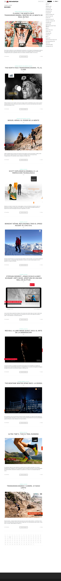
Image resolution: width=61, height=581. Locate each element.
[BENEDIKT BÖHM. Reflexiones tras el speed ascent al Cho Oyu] (23, 242)
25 (26, 537)
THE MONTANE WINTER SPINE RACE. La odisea (23, 383)
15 (40, 535)
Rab (46, 36)
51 (12, 540)
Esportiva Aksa (48, 16)
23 (21, 537)
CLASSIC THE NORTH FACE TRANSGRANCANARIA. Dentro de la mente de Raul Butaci (23, 15)
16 (5, 537)
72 (24, 542)
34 (10, 538)
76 (33, 542)
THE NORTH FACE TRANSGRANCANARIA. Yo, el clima (23, 69)
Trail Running (25, 11)
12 (33, 535)
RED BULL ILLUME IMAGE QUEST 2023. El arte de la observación (23, 331)
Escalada (47, 12)
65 (7, 542)
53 (17, 540)
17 (7, 537)
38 (19, 538)
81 (7, 544)
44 (33, 538)
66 (10, 542)
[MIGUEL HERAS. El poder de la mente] (23, 137)
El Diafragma (48, 9)
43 (31, 538)
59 (31, 540)
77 (35, 542)
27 (31, 537)
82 (10, 544)
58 (28, 540)
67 (12, 542)
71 (21, 542)
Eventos (47, 17)
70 (19, 542)
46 (38, 538)
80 (5, 544)
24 (24, 537)
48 (5, 540)
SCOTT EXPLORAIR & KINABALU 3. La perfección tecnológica (23, 172)
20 (14, 537)
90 (28, 544)
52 (14, 540)
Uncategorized (48, 46)
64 (5, 542)
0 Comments (6, 56)
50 (10, 540)
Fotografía (47, 22)
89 (26, 544)
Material (21, 432)
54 (19, 540)
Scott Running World (49, 41)
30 (38, 537)
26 (28, 537)
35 (12, 538)
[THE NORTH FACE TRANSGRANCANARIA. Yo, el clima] (23, 86)
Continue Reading (23, 56)
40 (24, 538)
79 (40, 542)
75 (31, 542)
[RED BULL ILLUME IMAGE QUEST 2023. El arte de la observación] (23, 349)
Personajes (20, 11)
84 (14, 544)
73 (26, 542)
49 (7, 540)
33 (7, 538)
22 (19, 537)
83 (12, 544)
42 (28, 538)
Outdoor (47, 31)
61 (35, 540)
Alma (47, 4)
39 (21, 538)
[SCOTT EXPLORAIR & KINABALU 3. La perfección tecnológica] (23, 189)
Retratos (47, 38)
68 (14, 542)
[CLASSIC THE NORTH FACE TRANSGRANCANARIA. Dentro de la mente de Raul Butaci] (23, 34)
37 (17, 538)
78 (38, 542)
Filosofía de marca (49, 19)
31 (40, 537)
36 (14, 538)
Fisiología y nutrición (49, 20)
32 (5, 538)
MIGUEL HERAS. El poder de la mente (23, 120)
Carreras (16, 11)
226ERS (47, 3)
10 (28, 535)
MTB (46, 28)
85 (17, 544)
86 (19, 544)
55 (21, 540)
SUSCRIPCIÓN (49, 1)
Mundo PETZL (48, 29)
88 (24, 544)
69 (17, 542)
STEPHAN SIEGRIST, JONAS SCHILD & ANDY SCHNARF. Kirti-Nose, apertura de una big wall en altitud (23, 278)
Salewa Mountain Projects (50, 39)
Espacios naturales (49, 14)
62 (38, 540)
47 (40, 538)
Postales (47, 34)
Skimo (47, 42)
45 (35, 538)
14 (38, 535)
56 (24, 540)
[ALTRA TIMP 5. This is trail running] (23, 451)
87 (21, 544)
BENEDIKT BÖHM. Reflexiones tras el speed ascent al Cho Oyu (23, 224)
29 (35, 537)
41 (26, 538)
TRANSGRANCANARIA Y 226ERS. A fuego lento (23, 487)
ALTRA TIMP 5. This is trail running (23, 434)
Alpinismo (21, 274)
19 (12, 537)
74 (28, 542)
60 (33, 540)
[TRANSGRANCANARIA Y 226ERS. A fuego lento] (23, 504)
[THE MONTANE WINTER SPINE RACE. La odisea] (23, 400)
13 (35, 535)
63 (40, 540)
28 (33, 537)
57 (26, 540)
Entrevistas (48, 11)
